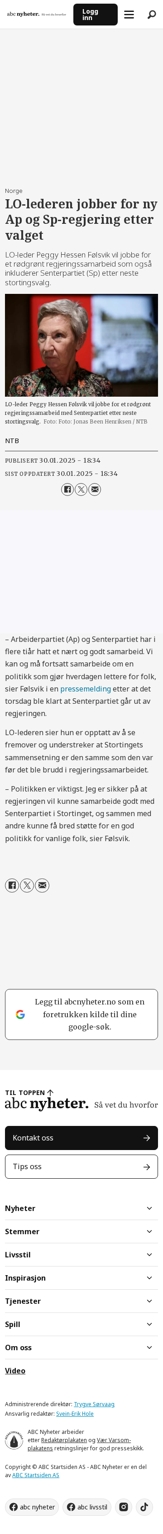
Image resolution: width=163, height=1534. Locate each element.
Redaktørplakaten (64, 1440)
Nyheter (20, 1208)
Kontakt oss (33, 1138)
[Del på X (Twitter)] (81, 489)
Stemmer (22, 1231)
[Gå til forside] (36, 14)
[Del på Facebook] (67, 489)
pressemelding (85, 689)
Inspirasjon (25, 1278)
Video (15, 1371)
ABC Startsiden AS (35, 1475)
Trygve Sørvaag (94, 1404)
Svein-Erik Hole (75, 1414)
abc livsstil (92, 1507)
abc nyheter (37, 1507)
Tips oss (27, 1166)
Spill (12, 1324)
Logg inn (90, 14)
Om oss (18, 1347)
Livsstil (18, 1255)
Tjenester (23, 1301)
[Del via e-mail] (94, 489)
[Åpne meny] (129, 14)
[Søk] (151, 14)
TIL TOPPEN (25, 1092)
